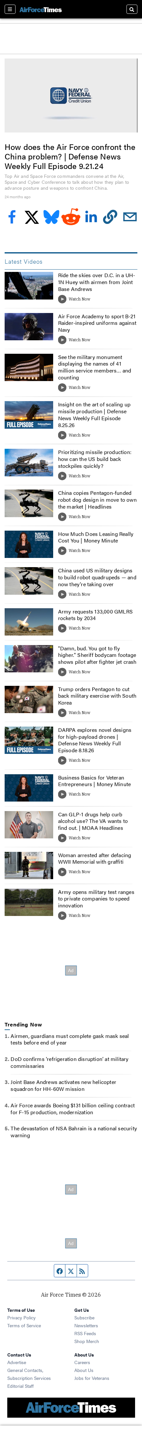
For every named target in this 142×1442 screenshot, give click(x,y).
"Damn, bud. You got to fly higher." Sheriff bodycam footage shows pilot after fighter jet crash (97, 655)
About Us (83, 1370)
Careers (82, 1362)
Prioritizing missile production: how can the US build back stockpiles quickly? (94, 458)
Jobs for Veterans (91, 1378)
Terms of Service (24, 1325)
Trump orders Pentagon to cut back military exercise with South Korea (97, 696)
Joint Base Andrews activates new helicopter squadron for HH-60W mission (63, 1085)
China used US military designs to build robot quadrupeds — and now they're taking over (97, 577)
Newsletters (86, 1325)
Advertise (16, 1362)
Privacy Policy (21, 1317)
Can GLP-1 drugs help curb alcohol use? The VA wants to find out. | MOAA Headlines (93, 821)
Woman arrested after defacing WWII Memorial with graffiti (94, 858)
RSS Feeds (85, 1333)
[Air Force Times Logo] (40, 9)
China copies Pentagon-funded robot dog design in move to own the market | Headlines (97, 499)
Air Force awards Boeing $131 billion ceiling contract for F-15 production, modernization (73, 1108)
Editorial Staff (20, 1385)
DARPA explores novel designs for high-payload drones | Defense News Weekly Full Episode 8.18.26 (95, 740)
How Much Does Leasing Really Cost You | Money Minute (96, 537)
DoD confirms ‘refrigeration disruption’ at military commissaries (69, 1062)
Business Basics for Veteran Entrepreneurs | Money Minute (94, 781)
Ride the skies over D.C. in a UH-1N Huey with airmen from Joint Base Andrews (96, 282)
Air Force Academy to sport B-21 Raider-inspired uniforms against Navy (97, 323)
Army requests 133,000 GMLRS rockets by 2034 (95, 615)
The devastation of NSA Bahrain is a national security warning (74, 1131)
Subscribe (84, 1317)
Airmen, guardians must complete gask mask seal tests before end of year (70, 1039)
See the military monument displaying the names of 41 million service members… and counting (94, 367)
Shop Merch (86, 1341)
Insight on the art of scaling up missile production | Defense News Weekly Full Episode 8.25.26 (94, 414)
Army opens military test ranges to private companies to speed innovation (96, 898)
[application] (71, 96)
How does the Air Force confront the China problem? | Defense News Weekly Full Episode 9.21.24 (70, 156)
